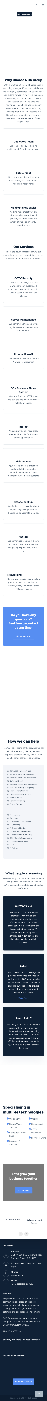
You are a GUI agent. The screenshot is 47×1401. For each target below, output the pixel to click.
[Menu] (43, 4)
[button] (23, 998)
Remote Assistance (24, 14)
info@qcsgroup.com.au (22, 1284)
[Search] (37, 5)
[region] (23, 47)
